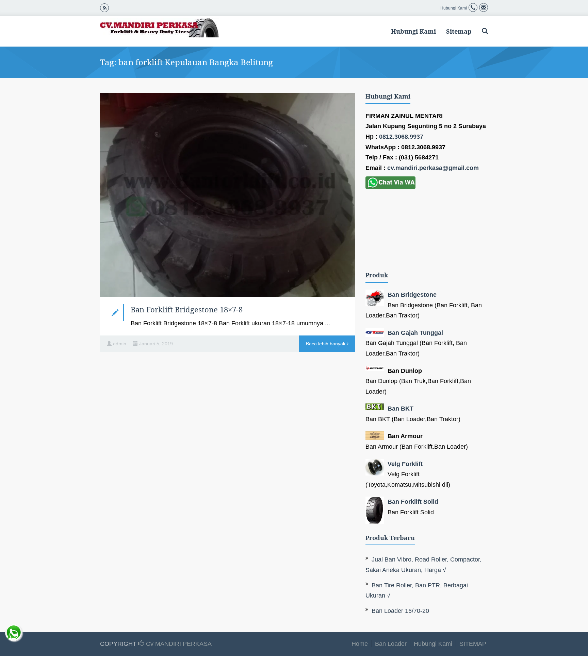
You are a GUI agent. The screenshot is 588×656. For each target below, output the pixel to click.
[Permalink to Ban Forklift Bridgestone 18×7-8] (227, 195)
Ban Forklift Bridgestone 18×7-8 (187, 309)
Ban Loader (391, 643)
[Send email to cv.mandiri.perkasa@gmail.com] (483, 8)
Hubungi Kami (413, 31)
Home (360, 643)
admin (119, 343)
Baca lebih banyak (326, 343)
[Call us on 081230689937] (473, 8)
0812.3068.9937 (401, 136)
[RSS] (104, 7)
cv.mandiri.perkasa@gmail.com (433, 168)
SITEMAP (472, 643)
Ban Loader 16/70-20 (400, 610)
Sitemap (459, 31)
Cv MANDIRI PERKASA (178, 643)
